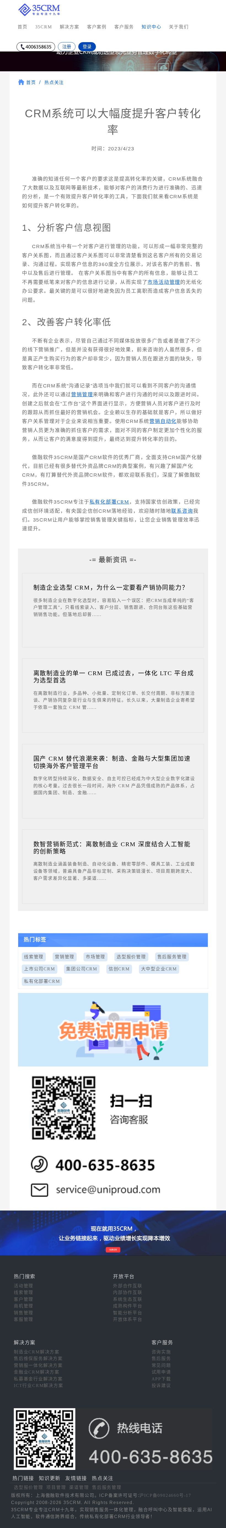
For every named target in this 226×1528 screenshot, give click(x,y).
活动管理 (23, 1285)
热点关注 (54, 82)
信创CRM (119, 969)
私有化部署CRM (109, 502)
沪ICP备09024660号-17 (165, 1495)
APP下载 (161, 1379)
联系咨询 (182, 511)
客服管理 (23, 1319)
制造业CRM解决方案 (37, 1352)
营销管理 (82, 394)
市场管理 (95, 956)
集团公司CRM (81, 969)
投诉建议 (161, 1385)
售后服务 (161, 1358)
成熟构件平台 (127, 1306)
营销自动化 (163, 421)
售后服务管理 (172, 956)
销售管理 (23, 1312)
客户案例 (97, 27)
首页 (23, 27)
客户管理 (23, 1299)
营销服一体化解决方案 (38, 1365)
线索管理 (34, 956)
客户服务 (124, 27)
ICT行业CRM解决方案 (38, 1385)
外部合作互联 (127, 1285)
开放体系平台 (127, 1319)
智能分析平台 (127, 1312)
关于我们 (179, 27)
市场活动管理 (163, 282)
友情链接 (76, 1478)
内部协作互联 (127, 1292)
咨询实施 (161, 1352)
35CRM (43, 27)
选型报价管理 (131, 956)
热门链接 (23, 1478)
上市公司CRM (39, 969)
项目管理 (56, 1487)
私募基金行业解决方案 (38, 1379)
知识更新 (50, 1478)
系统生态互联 (127, 1299)
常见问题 (161, 1365)
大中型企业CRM (159, 969)
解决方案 (69, 27)
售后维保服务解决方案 (38, 1358)
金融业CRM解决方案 (37, 1372)
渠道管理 (79, 1487)
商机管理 (23, 1306)
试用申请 (161, 1372)
